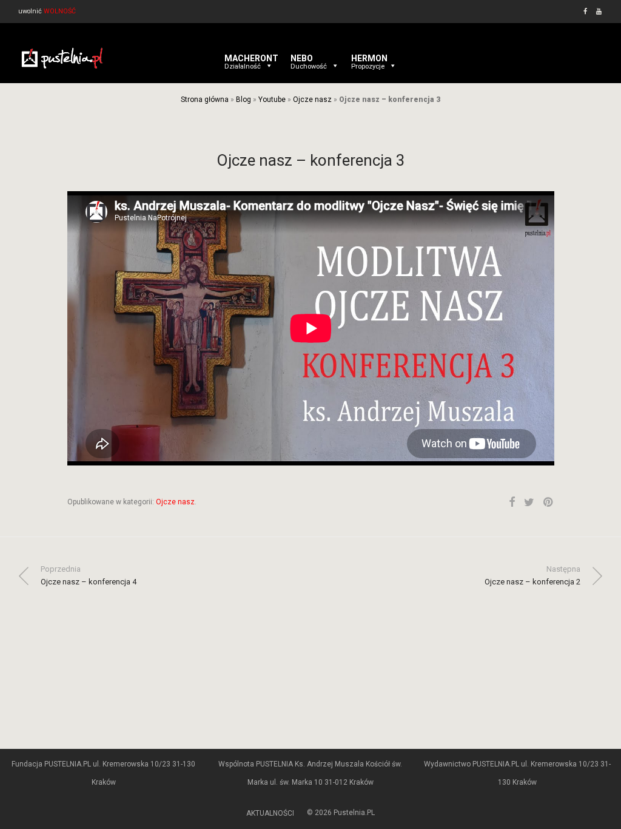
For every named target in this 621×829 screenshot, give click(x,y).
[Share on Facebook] (512, 502)
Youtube (272, 99)
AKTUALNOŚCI (270, 813)
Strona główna (205, 99)
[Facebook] (585, 11)
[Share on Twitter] (529, 502)
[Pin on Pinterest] (548, 502)
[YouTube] (599, 11)
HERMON (369, 58)
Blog (243, 99)
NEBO (308, 58)
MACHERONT (251, 58)
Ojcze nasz (312, 99)
